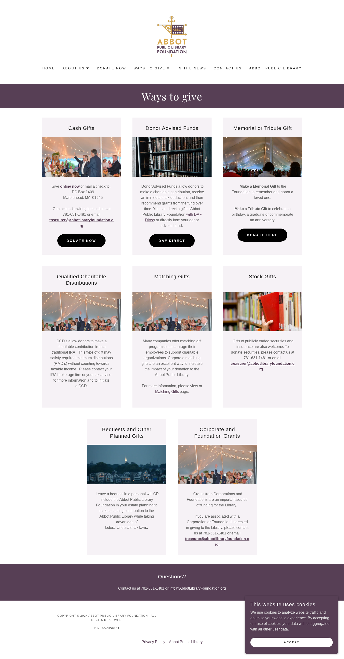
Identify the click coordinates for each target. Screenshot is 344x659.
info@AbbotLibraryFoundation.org (197, 588)
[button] (75, 68)
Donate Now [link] (111, 68)
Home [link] (48, 68)
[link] (171, 36)
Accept (291, 642)
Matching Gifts (167, 392)
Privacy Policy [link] (153, 642)
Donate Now (81, 241)
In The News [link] (191, 68)
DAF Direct (172, 241)
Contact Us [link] (228, 68)
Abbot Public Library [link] (275, 68)
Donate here (262, 235)
